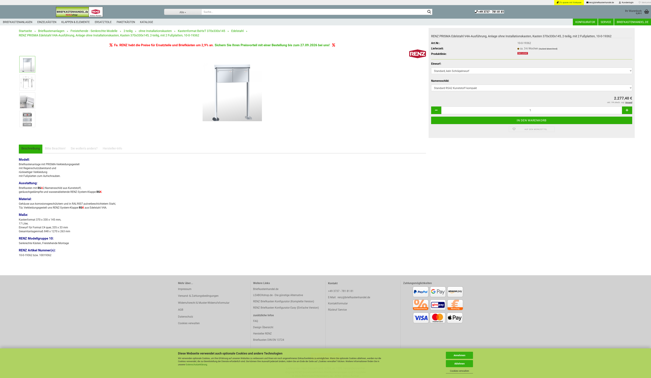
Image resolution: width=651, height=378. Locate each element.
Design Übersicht (263, 327)
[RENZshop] (79, 12)
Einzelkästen (46, 22)
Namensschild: (440, 80)
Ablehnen (459, 363)
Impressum (184, 289)
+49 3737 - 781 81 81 (491, 11)
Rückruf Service (337, 309)
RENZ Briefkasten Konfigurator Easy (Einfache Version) (286, 307)
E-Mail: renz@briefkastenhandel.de (349, 297)
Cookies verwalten (459, 371)
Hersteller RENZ (262, 333)
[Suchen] (429, 12)
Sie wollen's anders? (84, 148)
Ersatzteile (103, 22)
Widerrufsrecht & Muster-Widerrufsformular (203, 302)
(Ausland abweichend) (548, 49)
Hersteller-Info (112, 148)
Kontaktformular (338, 303)
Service (606, 22)
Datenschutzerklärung (196, 364)
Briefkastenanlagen (17, 22)
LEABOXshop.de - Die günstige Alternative (278, 295)
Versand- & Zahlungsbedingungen (198, 295)
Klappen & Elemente (75, 22)
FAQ (255, 321)
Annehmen (459, 355)
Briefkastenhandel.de (632, 22)
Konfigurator (585, 22)
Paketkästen (126, 22)
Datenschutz (185, 316)
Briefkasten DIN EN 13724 (268, 339)
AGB (180, 309)
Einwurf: (436, 63)
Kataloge (146, 22)
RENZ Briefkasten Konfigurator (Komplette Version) (283, 301)
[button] (436, 110)
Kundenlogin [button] (627, 2)
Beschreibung (30, 148)
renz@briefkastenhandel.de (601, 2)
